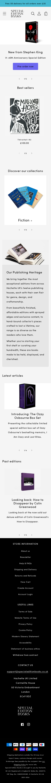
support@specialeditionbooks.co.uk (27, 671)
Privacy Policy (25, 624)
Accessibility (25, 642)
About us (25, 550)
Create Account (25, 588)
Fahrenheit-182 (24, 140)
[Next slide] (32, 79)
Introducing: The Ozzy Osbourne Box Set (27, 415)
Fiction (23, 220)
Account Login (25, 594)
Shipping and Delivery (25, 569)
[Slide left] (19, 153)
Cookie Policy (25, 630)
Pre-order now (25, 66)
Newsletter (25, 557)
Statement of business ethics (25, 648)
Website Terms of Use (25, 617)
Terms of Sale (25, 611)
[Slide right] (32, 153)
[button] (4, 13)
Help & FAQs (25, 563)
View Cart (25, 581)
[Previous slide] (19, 79)
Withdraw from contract (25, 654)
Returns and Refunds (25, 575)
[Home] (17, 13)
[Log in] (39, 13)
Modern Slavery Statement (25, 636)
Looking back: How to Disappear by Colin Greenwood (27, 503)
